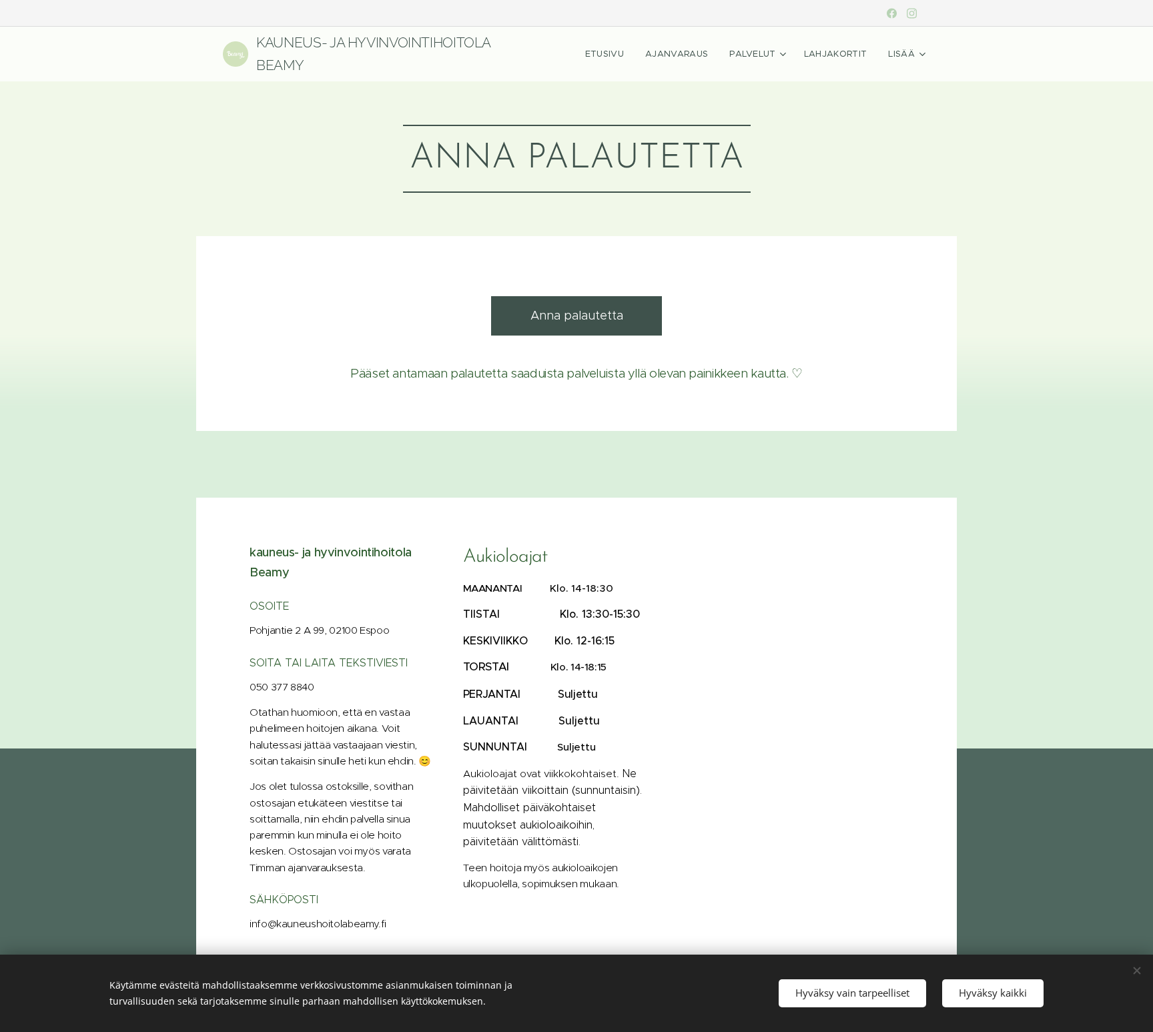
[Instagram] (911, 13)
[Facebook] (891, 13)
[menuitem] (608, 54)
